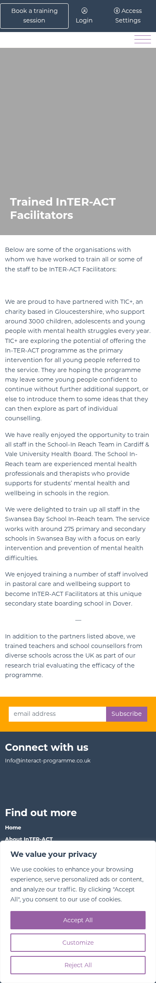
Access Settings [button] (128, 15)
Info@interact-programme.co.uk (48, 760)
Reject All (78, 965)
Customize (78, 942)
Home (13, 827)
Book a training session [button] (34, 15)
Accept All (78, 920)
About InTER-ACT (29, 839)
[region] (78, 912)
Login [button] (84, 20)
